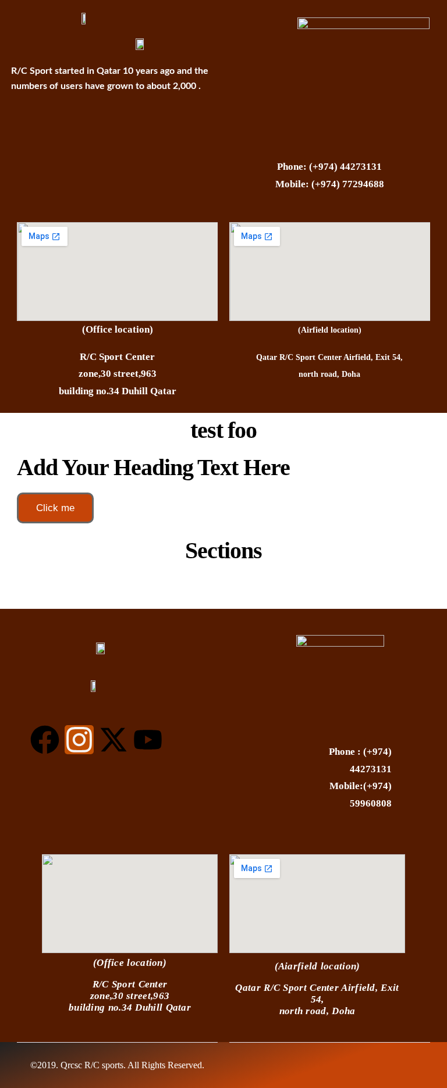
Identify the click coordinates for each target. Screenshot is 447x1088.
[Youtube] (147, 739)
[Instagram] (79, 739)
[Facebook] (44, 739)
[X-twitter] (113, 739)
